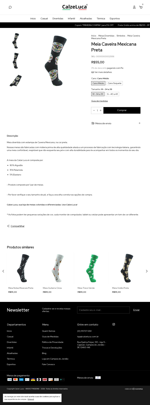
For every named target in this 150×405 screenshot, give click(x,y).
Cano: (100, 78)
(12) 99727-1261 (84, 331)
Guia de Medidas (50, 336)
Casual (44, 18)
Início (33, 18)
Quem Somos (48, 331)
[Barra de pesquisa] (10, 7)
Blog (44, 353)
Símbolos (121, 35)
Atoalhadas (86, 18)
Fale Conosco (48, 364)
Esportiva (115, 18)
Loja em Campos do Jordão (55, 358)
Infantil (71, 18)
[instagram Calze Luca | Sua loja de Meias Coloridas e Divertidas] (113, 324)
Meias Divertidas (106, 35)
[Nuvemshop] (134, 389)
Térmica (101, 18)
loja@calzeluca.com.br (88, 336)
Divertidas (58, 18)
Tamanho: (101, 89)
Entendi (31, 399)
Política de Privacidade (52, 342)
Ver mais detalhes (103, 72)
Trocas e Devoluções (52, 347)
